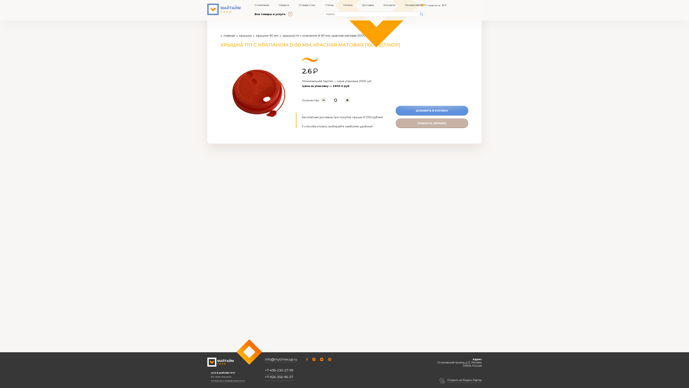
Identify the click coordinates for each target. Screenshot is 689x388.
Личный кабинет (415, 5)
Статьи (329, 5)
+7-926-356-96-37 (279, 377)
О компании (262, 5)
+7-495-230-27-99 (279, 370)
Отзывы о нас (307, 5)
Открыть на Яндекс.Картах (464, 380)
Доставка (368, 5)
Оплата (347, 5)
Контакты (389, 5)
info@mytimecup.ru (281, 359)
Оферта (284, 5)
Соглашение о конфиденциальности (228, 381)
